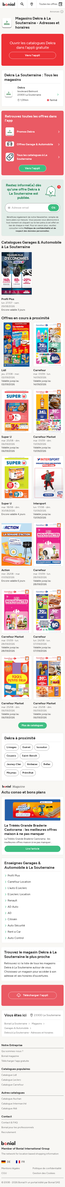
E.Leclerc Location (19, 894)
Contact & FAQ (9, 1122)
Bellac (47, 764)
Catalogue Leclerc (11, 1079)
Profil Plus (14, 875)
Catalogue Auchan (11, 1098)
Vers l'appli (32, 55)
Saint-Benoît (29, 755)
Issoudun (42, 747)
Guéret (26, 747)
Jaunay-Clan (14, 764)
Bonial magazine (10, 1056)
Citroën (12, 919)
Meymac (11, 772)
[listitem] (16, 281)
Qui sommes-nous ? (12, 1051)
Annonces (54, 11)
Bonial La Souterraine (15, 1024)
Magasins (37, 1024)
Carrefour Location (19, 881)
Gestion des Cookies (44, 1173)
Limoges (11, 747)
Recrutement (8, 1132)
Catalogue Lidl (9, 1075)
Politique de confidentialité (47, 1168)
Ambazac (32, 764)
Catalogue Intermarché (14, 1103)
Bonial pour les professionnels (17, 1127)
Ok (53, 207)
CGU (4, 1173)
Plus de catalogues (32, 725)
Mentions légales (10, 1168)
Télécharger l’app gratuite (15, 1060)
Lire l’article (33, 848)
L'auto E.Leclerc (17, 888)
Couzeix (11, 755)
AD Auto (13, 906)
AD (9, 913)
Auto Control (16, 938)
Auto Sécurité (16, 925)
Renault (12, 900)
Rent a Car (14, 931)
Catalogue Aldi (9, 1108)
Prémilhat (27, 772)
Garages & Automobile (16, 1028)
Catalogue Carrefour (12, 1084)
